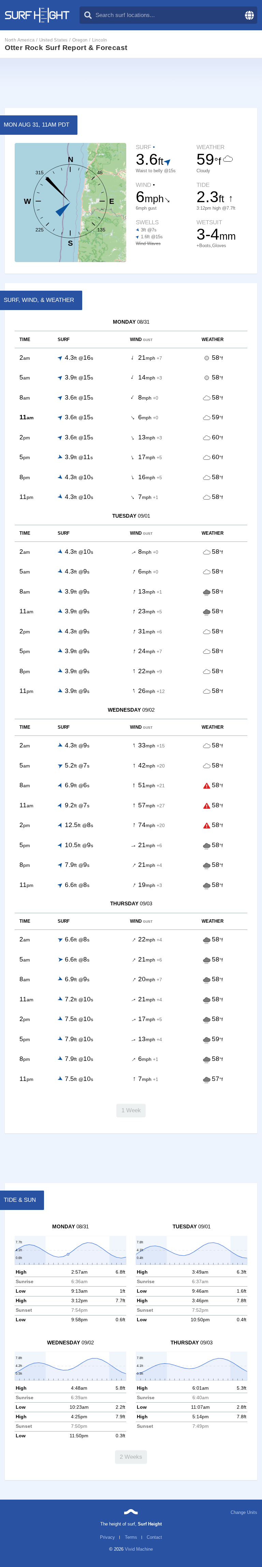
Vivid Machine (139, 1549)
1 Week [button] (131, 1110)
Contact (154, 1537)
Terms (131, 1537)
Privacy (107, 1537)
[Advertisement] (131, 83)
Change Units (244, 1512)
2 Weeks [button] (131, 1457)
